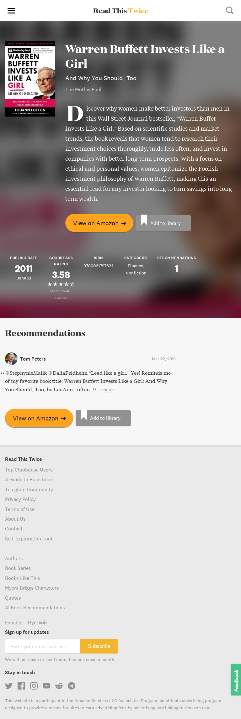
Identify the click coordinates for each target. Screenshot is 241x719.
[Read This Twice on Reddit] (59, 686)
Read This (120, 10)
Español (14, 622)
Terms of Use (20, 509)
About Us (15, 519)
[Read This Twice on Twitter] (9, 686)
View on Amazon (99, 223)
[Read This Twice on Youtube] (46, 686)
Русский (37, 622)
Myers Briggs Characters (32, 588)
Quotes (13, 598)
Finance (135, 265)
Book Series (18, 568)
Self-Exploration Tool (28, 538)
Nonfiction (136, 273)
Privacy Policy (20, 499)
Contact (14, 528)
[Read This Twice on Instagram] (34, 686)
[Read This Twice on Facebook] (21, 686)
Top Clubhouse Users (29, 469)
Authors (14, 558)
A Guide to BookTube (28, 479)
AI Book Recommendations (35, 607)
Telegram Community (29, 489)
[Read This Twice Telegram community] (71, 686)
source (108, 390)
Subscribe (99, 646)
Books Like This (22, 578)
